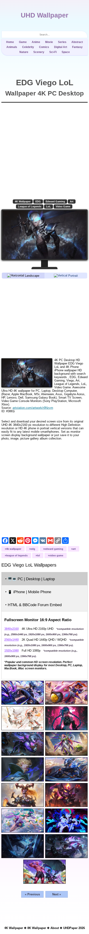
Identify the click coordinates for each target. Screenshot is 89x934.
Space (66, 52)
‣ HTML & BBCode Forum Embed (33, 605)
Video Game (63, 206)
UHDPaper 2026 (74, 928)
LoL (48, 206)
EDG (38, 201)
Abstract (77, 42)
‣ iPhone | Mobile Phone (28, 592)
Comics (44, 47)
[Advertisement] (44, 318)
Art (71, 201)
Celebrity (28, 47)
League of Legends (29, 206)
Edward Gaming (55, 201)
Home (10, 42)
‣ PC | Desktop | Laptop (30, 579)
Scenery (38, 52)
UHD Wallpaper (44, 15)
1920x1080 (11, 650)
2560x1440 (11, 639)
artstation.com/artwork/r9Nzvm (33, 407)
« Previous (32, 894)
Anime (36, 42)
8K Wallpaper (36, 928)
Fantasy (77, 47)
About (54, 928)
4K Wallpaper (23, 201)
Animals (11, 47)
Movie (49, 42)
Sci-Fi (53, 52)
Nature (23, 52)
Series (62, 42)
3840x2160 (11, 628)
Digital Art (60, 47)
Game (23, 42)
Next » (56, 894)
